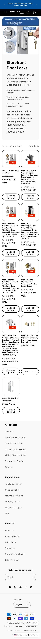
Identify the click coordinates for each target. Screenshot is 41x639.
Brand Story (10, 542)
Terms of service (14, 630)
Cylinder (9, 467)
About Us (9, 530)
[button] (6, 13)
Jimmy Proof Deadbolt (15, 449)
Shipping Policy (12, 490)
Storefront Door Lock (15, 437)
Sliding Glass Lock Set (15, 455)
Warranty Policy (12, 502)
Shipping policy (30, 630)
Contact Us (10, 548)
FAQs (7, 513)
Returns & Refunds (14, 496)
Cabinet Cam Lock (13, 443)
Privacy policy (31, 626)
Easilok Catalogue (13, 507)
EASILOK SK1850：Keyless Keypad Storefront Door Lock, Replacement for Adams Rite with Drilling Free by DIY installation (29, 177)
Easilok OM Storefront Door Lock (10, 172)
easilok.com (19, 623)
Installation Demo (13, 484)
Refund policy (18, 626)
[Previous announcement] (4, 4)
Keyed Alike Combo (14, 461)
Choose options (11, 197)
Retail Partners (12, 560)
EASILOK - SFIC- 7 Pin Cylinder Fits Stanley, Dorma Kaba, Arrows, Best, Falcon (29, 339)
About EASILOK (12, 536)
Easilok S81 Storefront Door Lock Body (10, 399)
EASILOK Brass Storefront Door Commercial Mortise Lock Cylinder (29, 283)
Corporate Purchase (14, 554)
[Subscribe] (33, 577)
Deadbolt (9, 432)
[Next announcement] (36, 4)
